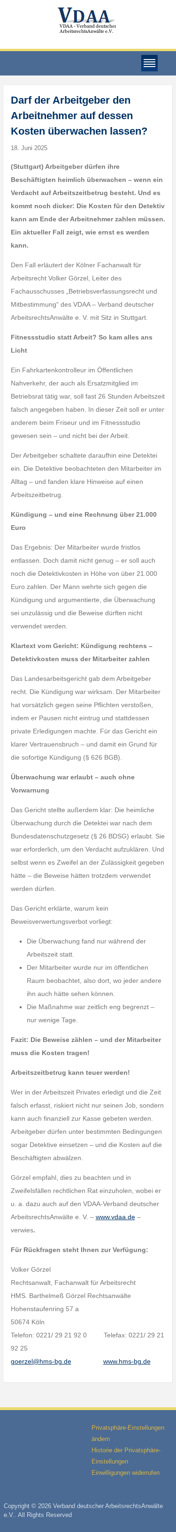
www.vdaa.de (115, 1217)
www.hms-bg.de (127, 1361)
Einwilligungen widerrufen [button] (126, 1472)
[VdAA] (88, 20)
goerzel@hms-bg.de (41, 1361)
